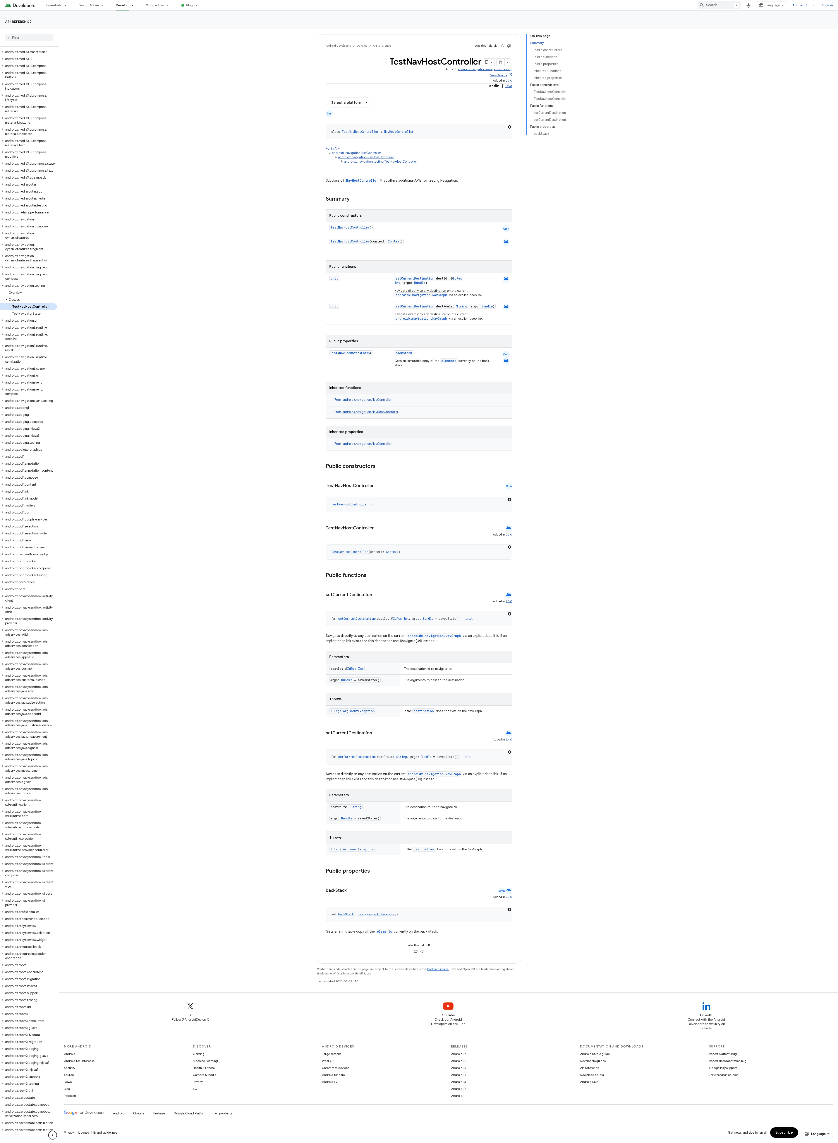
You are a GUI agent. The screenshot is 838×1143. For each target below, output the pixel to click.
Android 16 (458, 1061)
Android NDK (589, 1082)
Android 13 (458, 1082)
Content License (438, 969)
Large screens (331, 1054)
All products (223, 1113)
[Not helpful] (509, 46)
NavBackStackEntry (354, 353)
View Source (498, 75)
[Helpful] (502, 46)
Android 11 (458, 1096)
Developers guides (593, 1061)
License (83, 1132)
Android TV (329, 1082)
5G (195, 1089)
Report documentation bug (728, 1061)
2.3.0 (509, 80)
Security (69, 1068)
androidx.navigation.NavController (356, 153)
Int (397, 283)
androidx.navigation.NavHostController (366, 157)
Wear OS (328, 1061)
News (68, 1082)
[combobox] (719, 5)
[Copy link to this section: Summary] (354, 199)
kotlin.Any (333, 148)
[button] (28, 51)
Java (508, 86)
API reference (18, 22)
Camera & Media (204, 1075)
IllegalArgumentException (352, 711)
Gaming (198, 1054)
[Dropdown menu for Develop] (135, 5)
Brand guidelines (105, 1132)
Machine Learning (205, 1061)
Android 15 (458, 1068)
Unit (334, 278)
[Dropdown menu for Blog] (198, 5)
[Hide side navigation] (52, 1135)
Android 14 (458, 1075)
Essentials (54, 5)
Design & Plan (89, 5)
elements (448, 361)
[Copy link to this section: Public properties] (375, 871)
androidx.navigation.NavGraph (421, 295)
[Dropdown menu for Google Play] (170, 5)
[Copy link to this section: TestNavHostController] (378, 486)
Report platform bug (723, 1054)
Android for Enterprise (79, 1061)
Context (394, 241)
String (461, 306)
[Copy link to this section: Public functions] (372, 575)
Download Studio (592, 1075)
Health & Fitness (204, 1068)
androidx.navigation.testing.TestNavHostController (380, 162)
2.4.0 (508, 739)
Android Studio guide (595, 1054)
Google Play (155, 5)
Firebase (159, 1113)
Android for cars (333, 1075)
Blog (189, 5)
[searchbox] (29, 37)
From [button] (363, 400)
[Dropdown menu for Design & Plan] (105, 5)
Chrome (138, 1113)
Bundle (420, 283)
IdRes (457, 278)
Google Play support (723, 1068)
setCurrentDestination (415, 278)
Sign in (827, 5)
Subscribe (784, 1132)
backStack (404, 353)
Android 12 (458, 1089)
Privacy (198, 1082)
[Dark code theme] (509, 127)
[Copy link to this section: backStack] (351, 890)
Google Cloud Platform (190, 1113)
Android (69, 1054)
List (333, 353)
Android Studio (804, 5)
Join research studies (723, 1075)
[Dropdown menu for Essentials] (67, 5)
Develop (122, 5)
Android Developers (338, 46)
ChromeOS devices (335, 1068)
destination (424, 711)
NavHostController (399, 132)
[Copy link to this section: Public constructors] (381, 466)
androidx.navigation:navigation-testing (485, 69)
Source (69, 1075)
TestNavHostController (360, 132)
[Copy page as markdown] (501, 62)
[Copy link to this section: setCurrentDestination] (376, 595)
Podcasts (70, 1096)
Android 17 (458, 1054)
